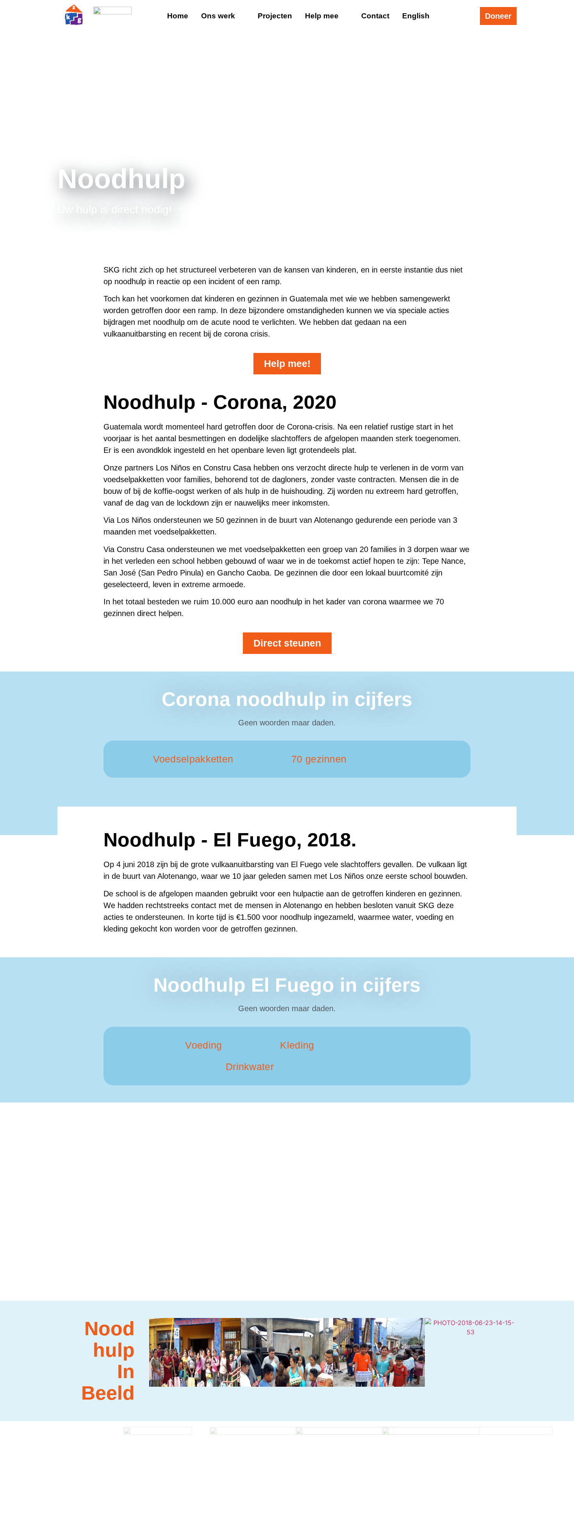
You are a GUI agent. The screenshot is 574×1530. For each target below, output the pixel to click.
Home (177, 16)
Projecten (275, 16)
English (416, 16)
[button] (157, 1353)
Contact (375, 16)
